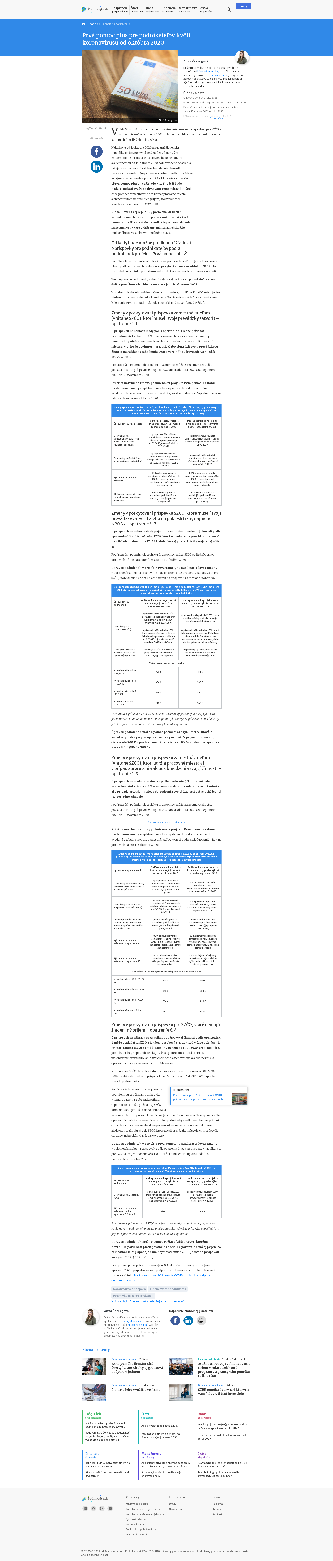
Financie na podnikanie (115, 24)
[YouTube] (110, 1508)
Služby (243, 6)
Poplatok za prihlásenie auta (142, 1529)
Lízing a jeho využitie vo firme (135, 1390)
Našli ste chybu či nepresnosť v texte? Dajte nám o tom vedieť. (147, 1301)
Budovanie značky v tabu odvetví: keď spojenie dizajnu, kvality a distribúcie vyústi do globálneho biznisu (107, 1436)
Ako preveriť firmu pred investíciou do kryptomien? (107, 1474)
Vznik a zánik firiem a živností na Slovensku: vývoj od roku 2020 (160, 1435)
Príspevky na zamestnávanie (133, 1295)
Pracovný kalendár (137, 1534)
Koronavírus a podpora (129, 1289)
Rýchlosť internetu (137, 1519)
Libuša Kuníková (146, 1385)
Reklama (217, 1504)
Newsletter (175, 1509)
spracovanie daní (217, 75)
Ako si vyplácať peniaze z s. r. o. (159, 1425)
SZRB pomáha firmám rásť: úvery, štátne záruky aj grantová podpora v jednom (137, 1368)
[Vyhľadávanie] (229, 9)
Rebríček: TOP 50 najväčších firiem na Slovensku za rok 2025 (107, 1464)
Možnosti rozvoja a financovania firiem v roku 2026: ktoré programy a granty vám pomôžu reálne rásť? (224, 1370)
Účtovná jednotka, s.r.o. (211, 71)
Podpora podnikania (209, 1359)
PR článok (143, 1359)
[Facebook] (93, 1508)
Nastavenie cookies (238, 1551)
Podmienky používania (210, 1551)
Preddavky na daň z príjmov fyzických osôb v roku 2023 (214, 102)
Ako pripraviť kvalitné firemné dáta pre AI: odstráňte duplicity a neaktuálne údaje (166, 1464)
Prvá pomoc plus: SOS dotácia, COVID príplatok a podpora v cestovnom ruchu (198, 1097)
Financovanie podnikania (168, 1289)
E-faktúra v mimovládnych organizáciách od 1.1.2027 (222, 1437)
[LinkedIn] (85, 1508)
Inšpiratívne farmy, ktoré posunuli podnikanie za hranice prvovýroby (105, 1425)
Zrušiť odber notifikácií (94, 1554)
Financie (93, 24)
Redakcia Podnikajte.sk (233, 1359)
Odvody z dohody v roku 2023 (200, 97)
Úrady (172, 1504)
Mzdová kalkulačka (137, 1504)
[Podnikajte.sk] (95, 9)
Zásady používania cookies (178, 1551)
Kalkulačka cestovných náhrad (143, 1509)
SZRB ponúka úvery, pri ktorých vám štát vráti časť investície (223, 1392)
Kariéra (216, 1509)
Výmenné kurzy (135, 1524)
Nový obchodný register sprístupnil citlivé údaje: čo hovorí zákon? (222, 1464)
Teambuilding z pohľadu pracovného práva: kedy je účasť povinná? (219, 1474)
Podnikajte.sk (133, 1551)
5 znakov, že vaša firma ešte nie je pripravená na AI (161, 1474)
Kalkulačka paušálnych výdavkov (145, 1514)
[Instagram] (102, 1508)
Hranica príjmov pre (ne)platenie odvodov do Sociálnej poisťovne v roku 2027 (222, 1426)
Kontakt (217, 1514)
